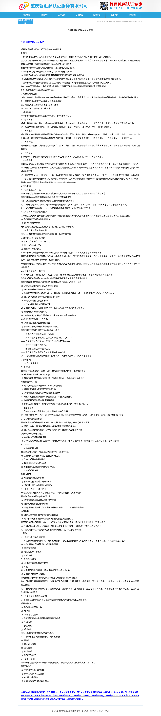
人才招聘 (61, 15)
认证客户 (44, 15)
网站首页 (26, 15)
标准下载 (96, 15)
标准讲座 (114, 15)
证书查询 (132, 15)
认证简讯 (79, 15)
